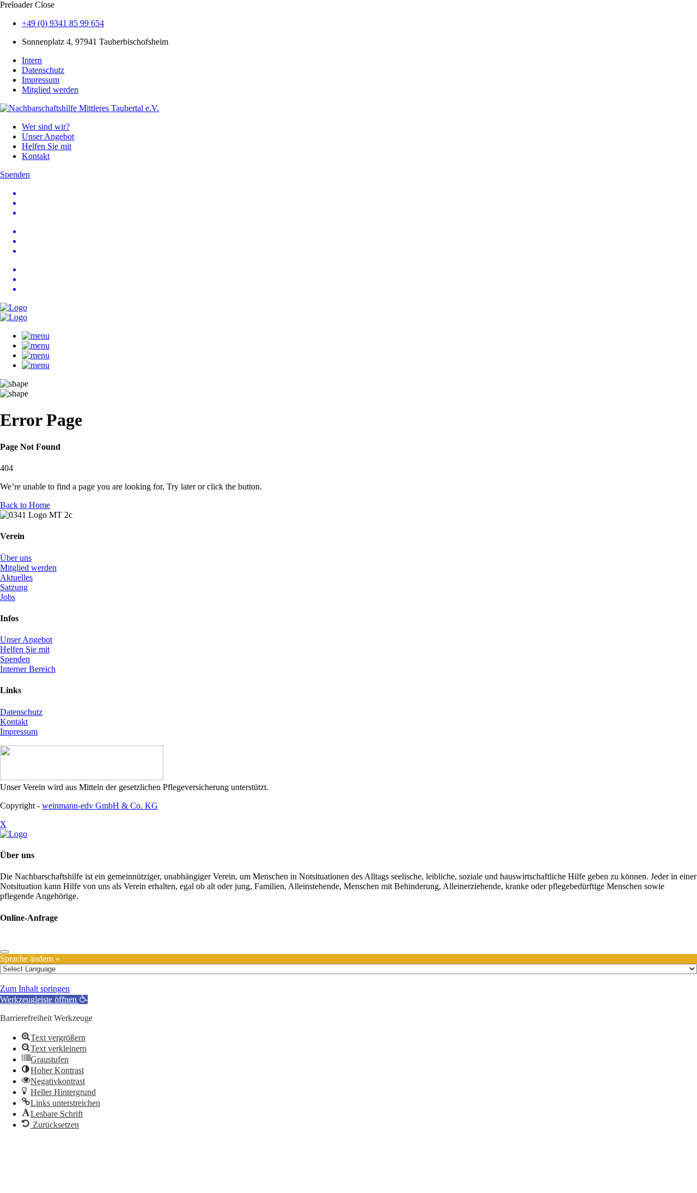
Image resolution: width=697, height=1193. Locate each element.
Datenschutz (43, 70)
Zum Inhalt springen (35, 988)
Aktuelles (16, 577)
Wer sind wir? (46, 126)
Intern (32, 60)
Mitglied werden (50, 89)
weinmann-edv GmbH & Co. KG (100, 805)
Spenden (15, 659)
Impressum (40, 79)
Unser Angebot (48, 136)
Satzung (14, 587)
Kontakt (36, 156)
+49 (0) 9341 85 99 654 (63, 23)
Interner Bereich (28, 669)
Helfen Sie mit (46, 146)
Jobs (7, 597)
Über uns (16, 557)
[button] (44, 999)
